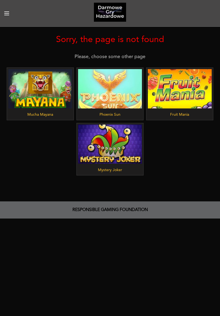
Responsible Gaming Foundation (110, 210)
